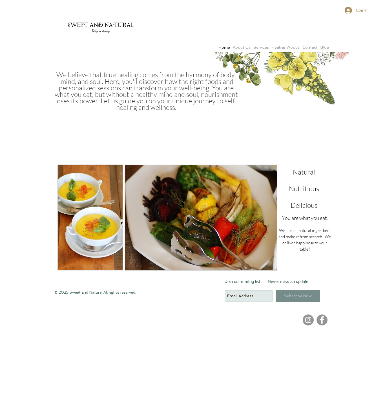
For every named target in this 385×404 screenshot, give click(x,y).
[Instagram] (308, 319)
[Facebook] (322, 319)
